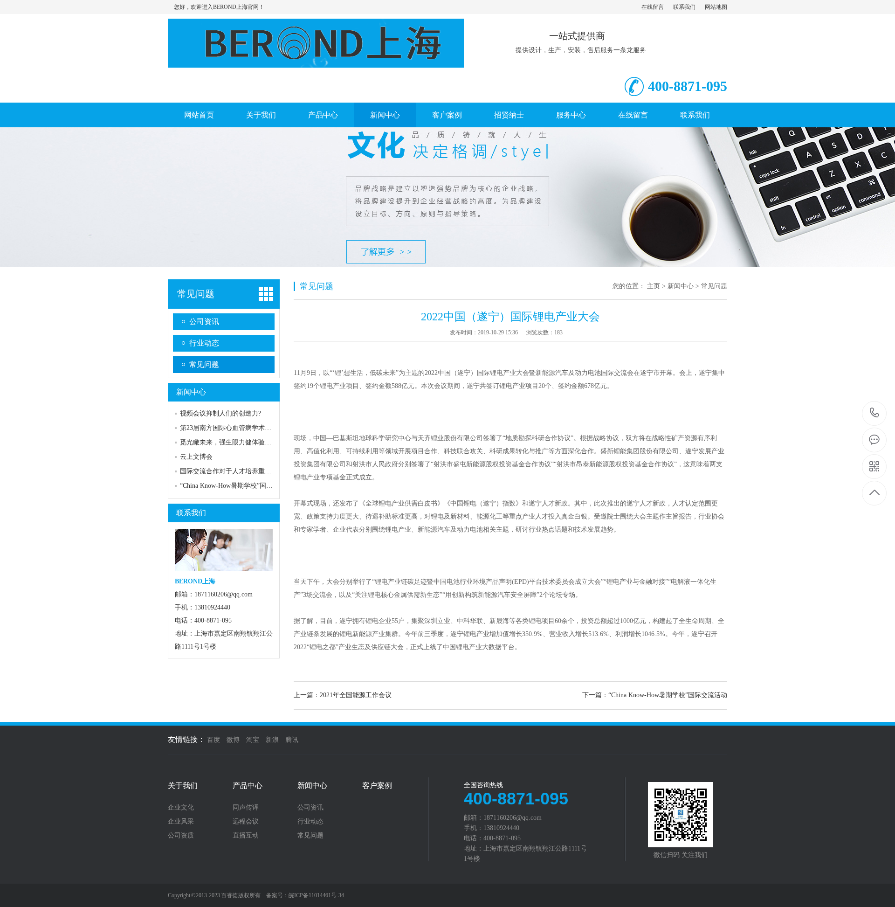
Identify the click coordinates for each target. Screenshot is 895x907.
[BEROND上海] (316, 62)
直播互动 (246, 835)
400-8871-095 (874, 413)
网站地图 (716, 7)
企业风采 (181, 821)
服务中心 (571, 115)
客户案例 (447, 115)
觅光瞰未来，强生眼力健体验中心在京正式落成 (248, 442)
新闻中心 (385, 115)
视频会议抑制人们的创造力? (220, 413)
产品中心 (323, 115)
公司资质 (181, 835)
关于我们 (261, 115)
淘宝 (252, 739)
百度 (213, 739)
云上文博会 (196, 456)
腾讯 (291, 739)
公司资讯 (204, 321)
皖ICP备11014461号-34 (316, 895)
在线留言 (652, 7)
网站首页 (199, 115)
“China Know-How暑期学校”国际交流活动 (239, 485)
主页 (653, 286)
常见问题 (195, 294)
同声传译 (246, 807)
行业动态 (204, 343)
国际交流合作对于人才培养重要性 (229, 471)
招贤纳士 (509, 115)
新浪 (272, 739)
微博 (233, 739)
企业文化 (181, 807)
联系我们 (684, 7)
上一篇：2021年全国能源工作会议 (343, 695)
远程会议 (246, 821)
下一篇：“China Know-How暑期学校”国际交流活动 (654, 695)
